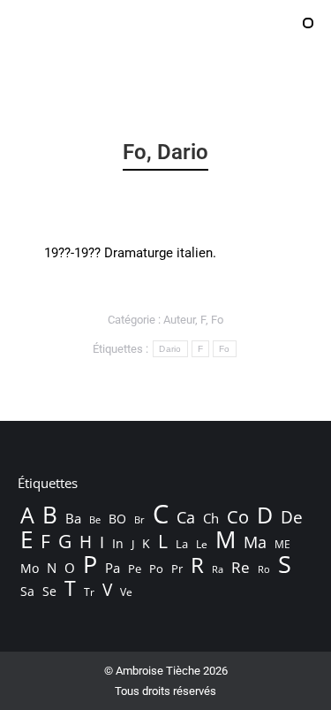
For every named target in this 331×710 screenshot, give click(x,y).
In (118, 543)
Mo (29, 568)
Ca (186, 517)
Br (139, 520)
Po (156, 568)
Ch (211, 518)
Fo (217, 319)
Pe (134, 568)
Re (240, 567)
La (182, 544)
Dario (170, 349)
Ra (217, 569)
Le (201, 544)
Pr (177, 568)
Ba (73, 518)
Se (49, 591)
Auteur (179, 319)
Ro (264, 569)
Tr (89, 592)
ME (282, 544)
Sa (27, 591)
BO (117, 518)
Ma (255, 542)
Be (95, 519)
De (292, 517)
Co (238, 516)
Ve (126, 592)
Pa (112, 567)
